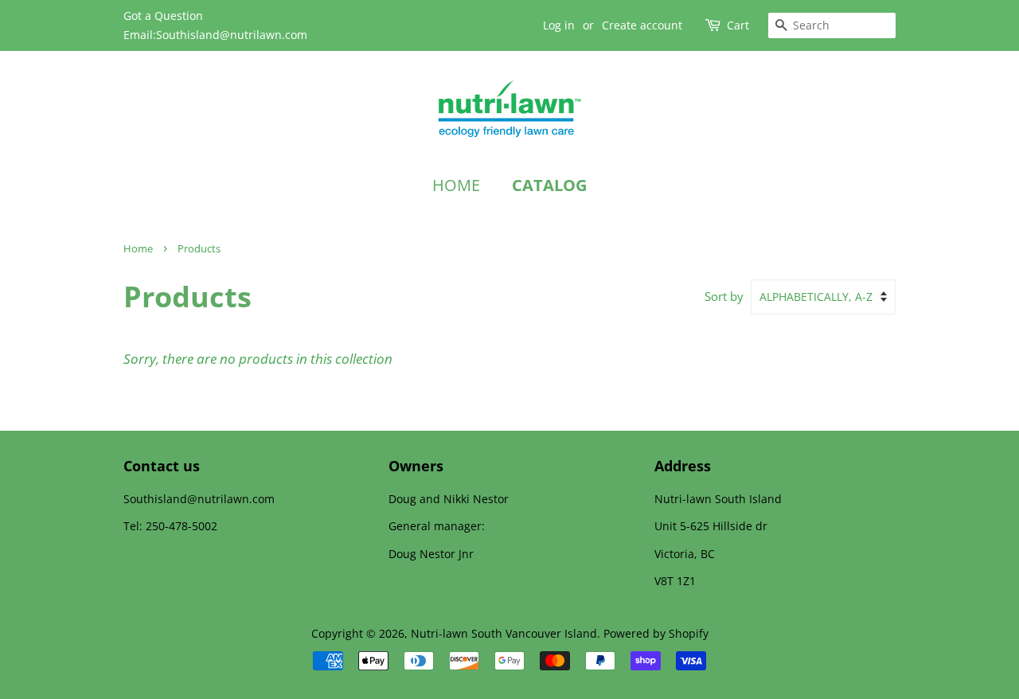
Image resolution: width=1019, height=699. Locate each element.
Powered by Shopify (656, 633)
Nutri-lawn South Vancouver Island (504, 633)
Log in (559, 25)
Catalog (549, 185)
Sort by (724, 296)
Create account (642, 25)
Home (456, 185)
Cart (738, 25)
